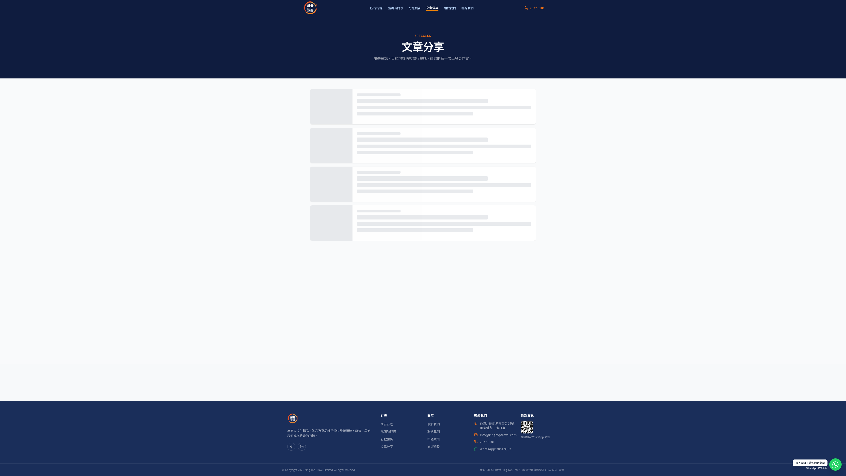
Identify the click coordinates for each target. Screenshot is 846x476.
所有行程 (376, 8)
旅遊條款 (433, 446)
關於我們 (450, 8)
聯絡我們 (467, 8)
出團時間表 (395, 8)
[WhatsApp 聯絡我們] (835, 464)
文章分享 (432, 8)
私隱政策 (433, 439)
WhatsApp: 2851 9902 (495, 449)
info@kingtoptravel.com (498, 435)
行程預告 (414, 8)
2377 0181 (487, 442)
